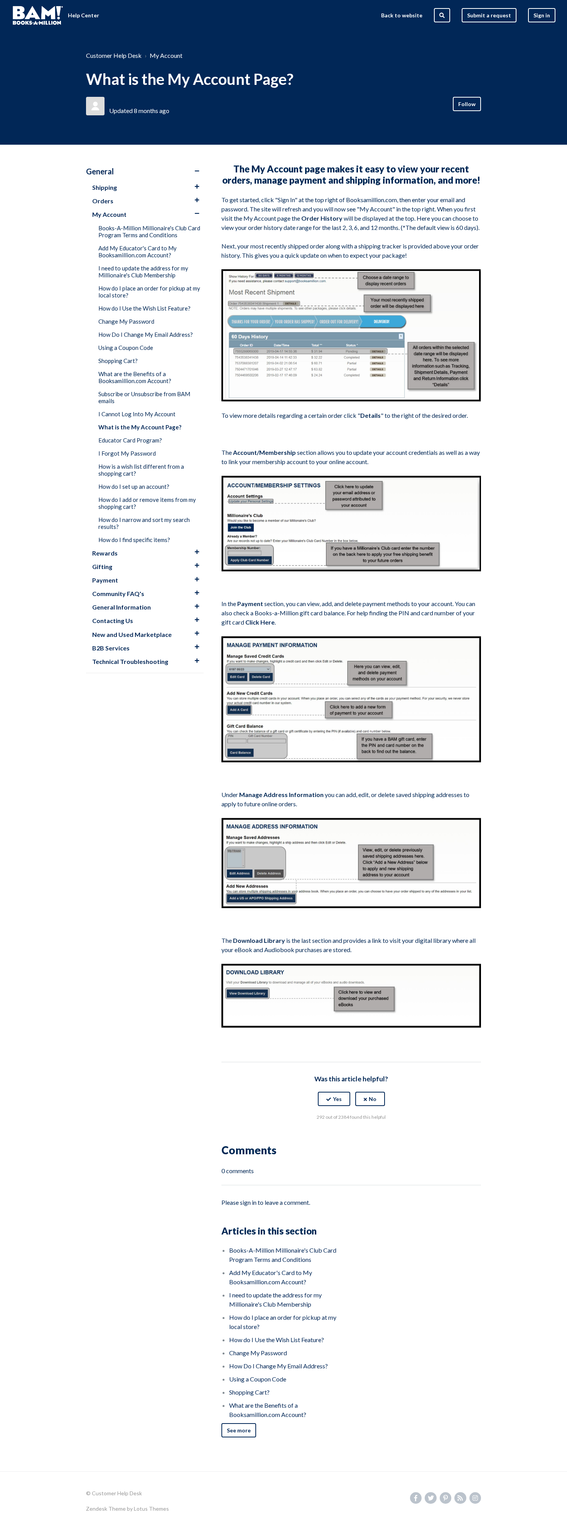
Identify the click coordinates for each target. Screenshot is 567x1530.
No (372, 1099)
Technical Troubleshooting (130, 661)
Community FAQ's (118, 593)
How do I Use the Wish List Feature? (144, 308)
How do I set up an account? (133, 486)
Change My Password (126, 321)
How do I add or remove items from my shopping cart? (147, 503)
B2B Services (111, 648)
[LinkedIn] (368, 1136)
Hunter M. (123, 101)
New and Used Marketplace (132, 634)
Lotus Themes (151, 1508)
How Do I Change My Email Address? (145, 334)
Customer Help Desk (114, 55)
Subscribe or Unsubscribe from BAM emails (144, 397)
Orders (102, 200)
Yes (337, 1099)
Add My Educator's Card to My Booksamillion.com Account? (137, 251)
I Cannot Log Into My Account (137, 413)
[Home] (38, 15)
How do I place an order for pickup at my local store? (149, 292)
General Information (121, 607)
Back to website (401, 15)
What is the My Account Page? (139, 427)
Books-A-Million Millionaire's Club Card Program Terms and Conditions (149, 231)
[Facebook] (335, 1136)
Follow (467, 104)
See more (239, 1430)
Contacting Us (112, 620)
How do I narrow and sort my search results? (144, 523)
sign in (248, 1202)
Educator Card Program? (130, 440)
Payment (105, 580)
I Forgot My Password (127, 453)
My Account (166, 55)
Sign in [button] (541, 15)
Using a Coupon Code (125, 347)
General (100, 171)
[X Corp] (351, 1136)
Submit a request (489, 15)
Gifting (102, 566)
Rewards (105, 553)
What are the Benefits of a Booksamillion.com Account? (134, 377)
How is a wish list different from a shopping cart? (141, 470)
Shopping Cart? (118, 360)
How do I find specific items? (134, 539)
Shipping (104, 187)
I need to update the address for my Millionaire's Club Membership (143, 272)
